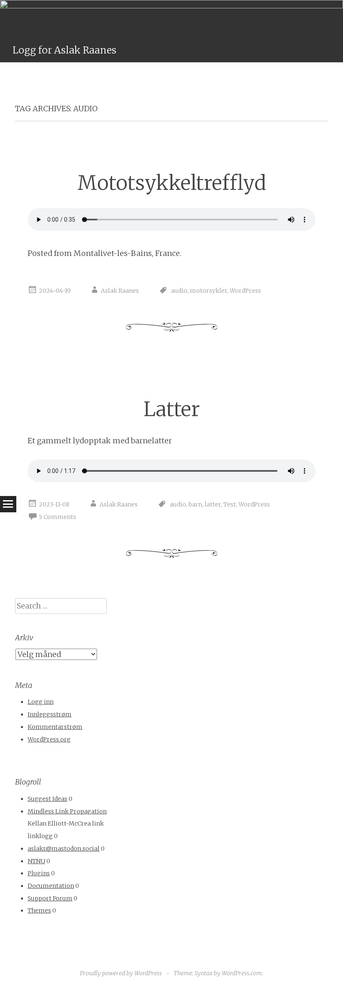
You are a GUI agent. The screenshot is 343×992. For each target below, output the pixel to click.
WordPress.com (242, 973)
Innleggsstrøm (50, 714)
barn (195, 504)
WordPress (245, 290)
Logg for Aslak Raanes (64, 50)
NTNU (36, 861)
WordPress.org (49, 739)
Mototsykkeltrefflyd (171, 183)
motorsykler (208, 290)
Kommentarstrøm (55, 727)
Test (229, 504)
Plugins (39, 873)
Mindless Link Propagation (67, 811)
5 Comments (57, 517)
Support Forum (50, 898)
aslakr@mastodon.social (64, 848)
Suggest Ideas (47, 799)
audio (179, 290)
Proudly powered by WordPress (121, 973)
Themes (39, 910)
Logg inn (41, 702)
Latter (171, 409)
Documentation (51, 886)
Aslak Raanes (120, 290)
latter (213, 504)
